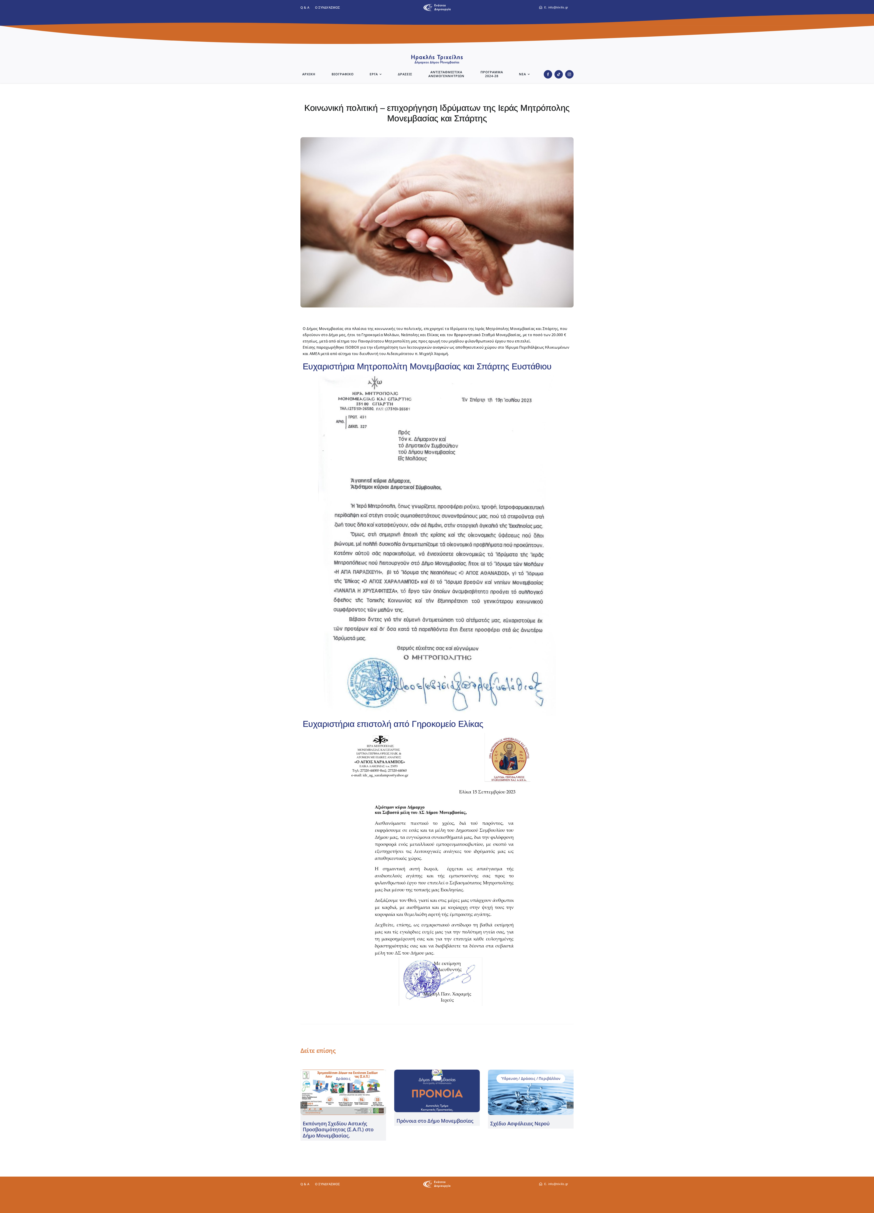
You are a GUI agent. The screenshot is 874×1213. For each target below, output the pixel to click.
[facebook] (548, 74)
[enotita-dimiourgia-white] (436, 1182)
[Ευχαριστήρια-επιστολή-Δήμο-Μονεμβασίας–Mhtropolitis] (437, 377)
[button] (303, 1105)
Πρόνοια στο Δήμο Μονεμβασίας (434, 1120)
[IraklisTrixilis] (437, 56)
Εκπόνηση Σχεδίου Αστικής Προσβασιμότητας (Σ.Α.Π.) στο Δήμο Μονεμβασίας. (338, 1129)
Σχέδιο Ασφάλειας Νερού (520, 1123)
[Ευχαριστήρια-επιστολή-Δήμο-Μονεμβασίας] (437, 734)
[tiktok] (558, 74)
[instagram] (569, 74)
